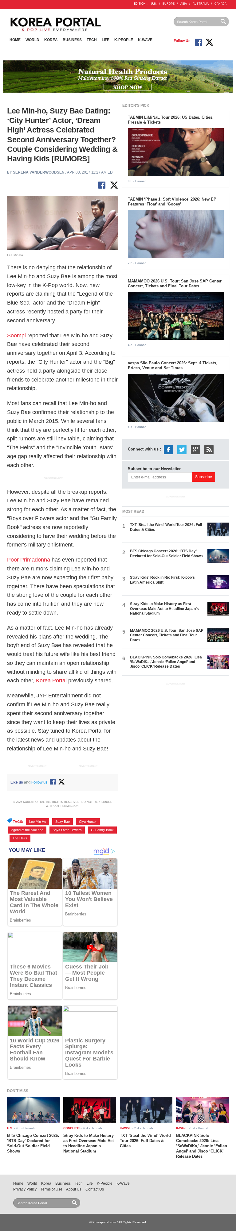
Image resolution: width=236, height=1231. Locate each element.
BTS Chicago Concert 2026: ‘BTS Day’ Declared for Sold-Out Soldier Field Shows (166, 553)
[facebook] (168, 449)
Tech (92, 40)
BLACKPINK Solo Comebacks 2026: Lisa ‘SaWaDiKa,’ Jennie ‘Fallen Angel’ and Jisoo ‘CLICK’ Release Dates (166, 662)
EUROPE (169, 3)
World (32, 40)
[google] (195, 449)
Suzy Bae (62, 821)
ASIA (183, 3)
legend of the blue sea (27, 830)
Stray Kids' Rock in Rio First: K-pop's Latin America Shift (162, 579)
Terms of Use (51, 1189)
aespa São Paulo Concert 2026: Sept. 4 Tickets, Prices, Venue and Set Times (172, 365)
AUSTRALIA (201, 3)
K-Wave (145, 40)
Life (105, 40)
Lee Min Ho (37, 821)
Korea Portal (51, 680)
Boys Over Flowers (67, 830)
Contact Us (94, 1189)
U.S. (154, 3)
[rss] (209, 449)
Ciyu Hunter (88, 821)
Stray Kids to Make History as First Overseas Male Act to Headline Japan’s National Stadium (164, 609)
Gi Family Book (102, 830)
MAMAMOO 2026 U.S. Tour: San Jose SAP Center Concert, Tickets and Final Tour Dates (175, 284)
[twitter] (182, 449)
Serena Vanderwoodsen (39, 172)
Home (15, 40)
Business (72, 40)
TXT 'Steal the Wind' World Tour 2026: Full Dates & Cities (145, 1140)
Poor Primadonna (28, 560)
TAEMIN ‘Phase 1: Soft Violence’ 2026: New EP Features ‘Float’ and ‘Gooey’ (172, 202)
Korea (51, 40)
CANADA (220, 3)
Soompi (16, 335)
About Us (73, 1189)
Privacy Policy (25, 1189)
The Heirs (20, 838)
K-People (123, 40)
